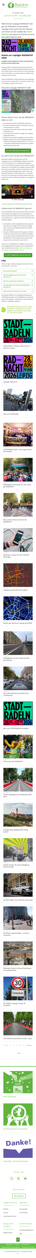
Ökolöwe (23, 204)
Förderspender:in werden (15, 1129)
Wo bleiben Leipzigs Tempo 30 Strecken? (14, 1004)
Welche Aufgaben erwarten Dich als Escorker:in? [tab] (14, 276)
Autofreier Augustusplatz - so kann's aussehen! (16, 934)
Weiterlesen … (20, 440)
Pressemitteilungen (28, 1247)
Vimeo (30, 204)
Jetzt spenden (9, 1096)
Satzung (5, 1212)
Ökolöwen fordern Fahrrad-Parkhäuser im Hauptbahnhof (17, 969)
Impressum (9, 1244)
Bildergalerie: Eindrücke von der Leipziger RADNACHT (17, 486)
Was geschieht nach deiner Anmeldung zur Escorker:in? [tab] (16, 286)
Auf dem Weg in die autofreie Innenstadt (18, 900)
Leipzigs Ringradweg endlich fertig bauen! (15, 831)
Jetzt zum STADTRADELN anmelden (16, 728)
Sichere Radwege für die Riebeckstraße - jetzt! (17, 796)
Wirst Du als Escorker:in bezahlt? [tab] (13, 281)
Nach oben (18, 1240)
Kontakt (17, 1244)
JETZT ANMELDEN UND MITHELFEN (19, 255)
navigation (3, 4)
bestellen (19, 1196)
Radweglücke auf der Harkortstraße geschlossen (16, 659)
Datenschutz (26, 1244)
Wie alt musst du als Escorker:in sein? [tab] (14, 291)
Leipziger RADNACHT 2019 (9, 204)
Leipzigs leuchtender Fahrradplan (15, 590)
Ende (18, 1053)
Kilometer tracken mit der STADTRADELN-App (16, 556)
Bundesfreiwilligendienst (27, 1230)
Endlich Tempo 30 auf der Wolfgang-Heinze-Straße (16, 866)
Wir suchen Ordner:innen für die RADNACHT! (15, 521)
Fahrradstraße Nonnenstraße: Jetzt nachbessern (16, 694)
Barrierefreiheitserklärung (11, 1247)
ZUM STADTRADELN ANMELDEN (18, 150)
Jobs (21, 1233)
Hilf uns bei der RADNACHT (13, 761)
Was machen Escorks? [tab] (10, 271)
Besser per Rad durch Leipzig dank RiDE (17, 623)
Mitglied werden (7, 1232)
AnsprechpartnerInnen (9, 1216)
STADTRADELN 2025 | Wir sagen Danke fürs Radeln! (17, 450)
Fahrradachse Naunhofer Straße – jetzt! (17, 1038)
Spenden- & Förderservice (15, 1161)
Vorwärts (29, 1045)
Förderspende (24, 1212)
